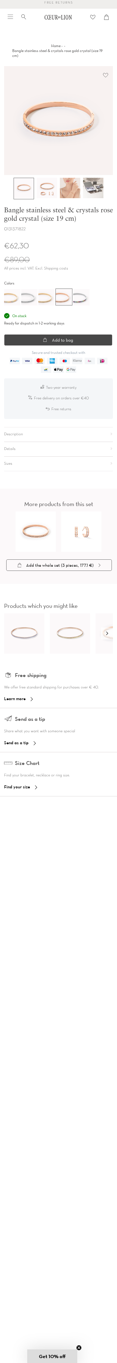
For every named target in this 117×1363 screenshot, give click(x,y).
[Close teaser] (79, 1347)
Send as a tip (16, 742)
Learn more (15, 698)
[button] (107, 633)
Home (56, 45)
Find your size (17, 786)
